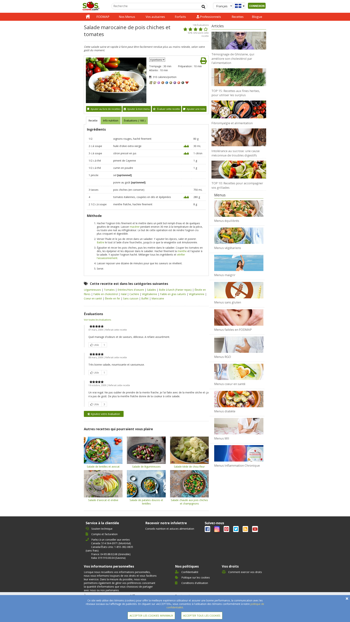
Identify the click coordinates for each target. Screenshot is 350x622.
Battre (100, 242)
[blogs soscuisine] (246, 529)
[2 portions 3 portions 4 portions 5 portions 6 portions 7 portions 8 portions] (157, 59)
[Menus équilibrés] (238, 208)
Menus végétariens (227, 248)
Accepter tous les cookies (201, 615)
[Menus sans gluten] (238, 290)
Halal (124, 294)
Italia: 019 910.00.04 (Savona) (108, 558)
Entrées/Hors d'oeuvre (131, 289)
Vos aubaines (155, 17)
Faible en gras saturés (173, 294)
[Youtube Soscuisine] (255, 529)
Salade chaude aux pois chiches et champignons (189, 501)
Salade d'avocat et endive (103, 500)
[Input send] (203, 6)
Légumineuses (93, 289)
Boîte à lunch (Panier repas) (175, 289)
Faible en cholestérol (105, 294)
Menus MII (221, 438)
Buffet (145, 298)
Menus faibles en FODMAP (233, 329)
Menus (220, 195)
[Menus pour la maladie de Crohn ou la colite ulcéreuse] (238, 426)
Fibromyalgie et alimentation (232, 123)
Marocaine (157, 298)
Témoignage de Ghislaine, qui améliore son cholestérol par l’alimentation (232, 58)
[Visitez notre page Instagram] (217, 529)
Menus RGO (222, 357)
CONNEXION (257, 6)
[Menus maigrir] (238, 263)
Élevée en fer (113, 298)
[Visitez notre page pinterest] (227, 529)
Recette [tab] (93, 120)
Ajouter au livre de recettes (105, 109)
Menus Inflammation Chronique (237, 465)
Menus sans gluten (227, 302)
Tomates (109, 289)
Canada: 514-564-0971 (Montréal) (111, 543)
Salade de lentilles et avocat (103, 466)
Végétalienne (150, 294)
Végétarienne (197, 294)
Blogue (257, 17)
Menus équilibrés (226, 221)
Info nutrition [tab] (110, 120)
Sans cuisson (131, 298)
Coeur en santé (93, 298)
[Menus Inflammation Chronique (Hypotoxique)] (238, 453)
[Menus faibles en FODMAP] (238, 317)
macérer (135, 226)
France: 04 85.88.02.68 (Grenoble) (111, 554)
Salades (152, 289)
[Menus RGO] (238, 344)
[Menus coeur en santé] (238, 372)
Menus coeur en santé (229, 384)
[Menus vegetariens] (238, 235)
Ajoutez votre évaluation (105, 414)
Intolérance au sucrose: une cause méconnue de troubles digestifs (235, 153)
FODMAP (102, 17)
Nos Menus (127, 17)
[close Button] (347, 598)
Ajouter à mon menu (138, 109)
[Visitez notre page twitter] (236, 529)
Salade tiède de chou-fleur (189, 466)
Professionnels (210, 17)
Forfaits (180, 17)
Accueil (88, 17)
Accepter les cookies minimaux (151, 615)
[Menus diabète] (238, 399)
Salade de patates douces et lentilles (146, 501)
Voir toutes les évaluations (97, 319)
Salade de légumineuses (146, 466)
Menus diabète (224, 411)
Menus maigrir (224, 275)
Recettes (238, 17)
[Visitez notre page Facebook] (208, 529)
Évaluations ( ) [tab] (134, 120)
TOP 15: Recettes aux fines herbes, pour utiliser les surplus (235, 93)
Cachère (134, 294)
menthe (182, 251)
